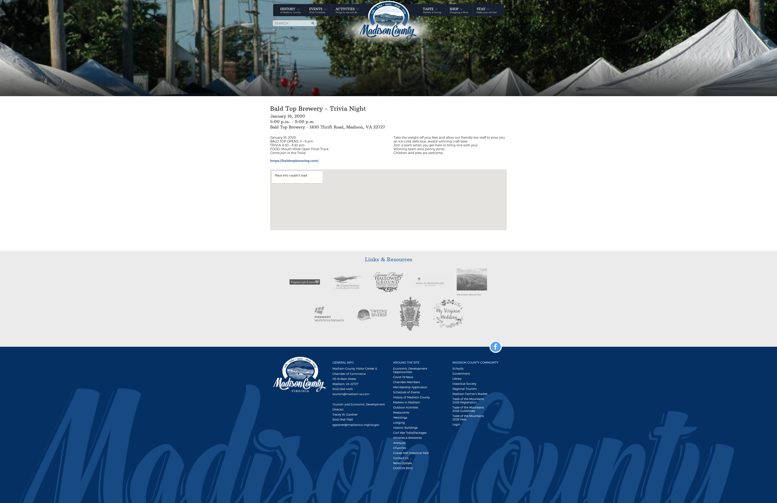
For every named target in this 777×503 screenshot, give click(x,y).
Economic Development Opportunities (410, 370)
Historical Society (464, 383)
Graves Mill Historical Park (411, 453)
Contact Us (400, 458)
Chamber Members (406, 382)
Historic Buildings (405, 427)
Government (461, 373)
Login (456, 424)
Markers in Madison (406, 402)
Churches (399, 448)
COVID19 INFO (403, 468)
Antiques (399, 443)
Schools (457, 368)
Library (457, 378)
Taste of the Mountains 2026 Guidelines (468, 409)
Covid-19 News (403, 377)
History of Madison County (411, 397)
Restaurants (401, 412)
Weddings (400, 417)
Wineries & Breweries (407, 437)
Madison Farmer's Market (469, 394)
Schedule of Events (406, 392)
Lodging (399, 422)
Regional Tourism (464, 388)
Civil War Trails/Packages (410, 432)
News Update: (402, 463)
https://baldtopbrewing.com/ (294, 161)
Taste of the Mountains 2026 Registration (468, 400)
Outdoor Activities (405, 407)
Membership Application (410, 387)
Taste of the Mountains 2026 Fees (468, 417)
